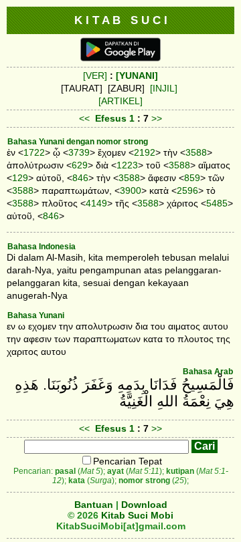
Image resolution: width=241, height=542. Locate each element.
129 (20, 177)
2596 (187, 190)
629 (80, 165)
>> (156, 118)
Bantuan (93, 504)
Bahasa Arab (208, 372)
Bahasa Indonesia (41, 247)
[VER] (95, 75)
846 (80, 177)
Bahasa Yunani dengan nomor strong (77, 142)
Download (144, 504)
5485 (217, 203)
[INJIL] (163, 88)
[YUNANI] (137, 75)
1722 (34, 152)
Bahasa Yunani (35, 315)
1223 (127, 165)
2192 (144, 152)
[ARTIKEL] (120, 101)
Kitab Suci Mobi (137, 515)
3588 (196, 152)
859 (192, 177)
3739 (79, 152)
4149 (96, 203)
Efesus (111, 118)
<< (84, 118)
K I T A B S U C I (120, 20)
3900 (130, 190)
